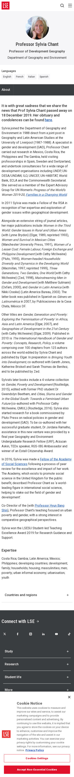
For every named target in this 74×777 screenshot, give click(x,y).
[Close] (69, 697)
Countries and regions (21, 595)
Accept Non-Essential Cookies (37, 769)
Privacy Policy (34, 750)
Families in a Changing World (46, 195)
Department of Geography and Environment (37, 58)
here (48, 120)
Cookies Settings (37, 758)
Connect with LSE (18, 621)
